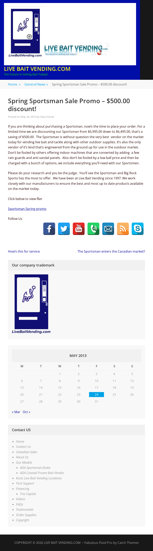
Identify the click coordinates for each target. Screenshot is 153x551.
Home (14, 84)
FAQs (19, 504)
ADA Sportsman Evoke (35, 467)
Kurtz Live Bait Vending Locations (39, 478)
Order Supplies (26, 515)
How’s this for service (24, 251)
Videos (20, 499)
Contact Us (23, 446)
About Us (22, 457)
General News (36, 84)
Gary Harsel (47, 116)
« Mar (16, 412)
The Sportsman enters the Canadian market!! (111, 251)
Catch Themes (128, 542)
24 (96, 394)
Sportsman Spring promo (27, 209)
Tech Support (25, 483)
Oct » (26, 412)
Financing (22, 489)
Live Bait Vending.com (37, 68)
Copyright (22, 520)
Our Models (24, 462)
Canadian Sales (26, 452)
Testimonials (24, 509)
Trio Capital (28, 494)
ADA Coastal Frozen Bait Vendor (42, 473)
